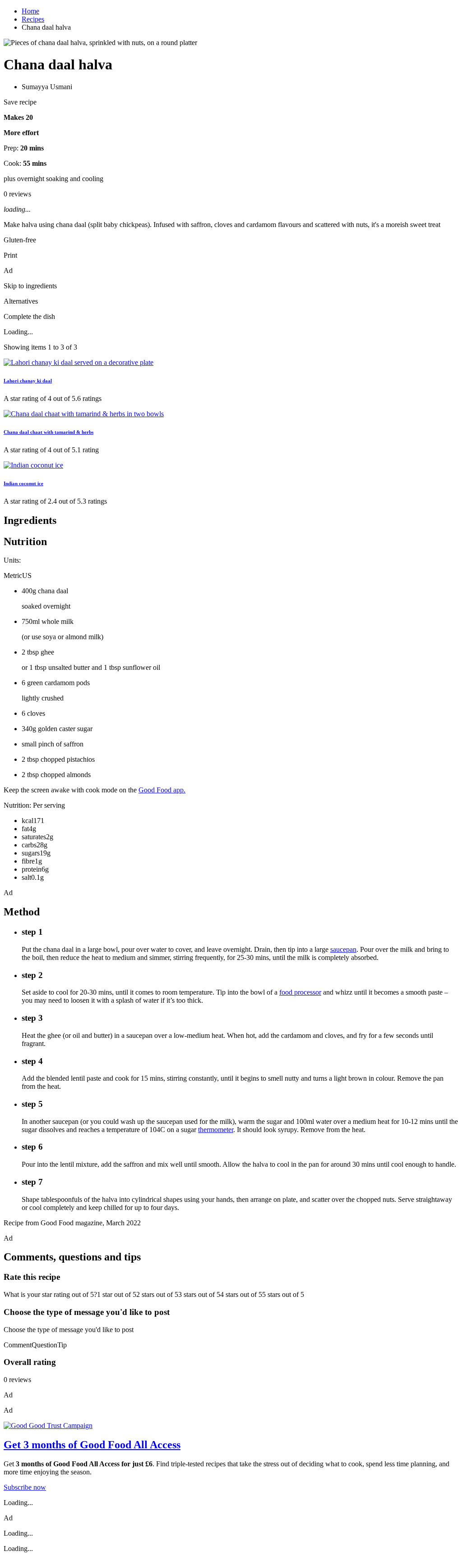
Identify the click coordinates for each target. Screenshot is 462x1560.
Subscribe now (25, 1487)
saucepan (343, 949)
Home (30, 11)
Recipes (33, 19)
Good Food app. (162, 790)
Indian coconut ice (23, 483)
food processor (300, 992)
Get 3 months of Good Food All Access (92, 1445)
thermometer (215, 1129)
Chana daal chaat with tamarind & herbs (48, 432)
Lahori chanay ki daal (28, 380)
